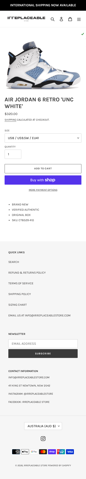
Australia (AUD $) (42, 426)
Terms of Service (20, 283)
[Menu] (79, 18)
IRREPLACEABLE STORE (35, 465)
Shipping (10, 119)
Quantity (10, 146)
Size (7, 130)
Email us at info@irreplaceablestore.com (39, 315)
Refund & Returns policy (27, 272)
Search (13, 262)
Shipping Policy (19, 294)
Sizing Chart (17, 305)
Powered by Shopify (59, 465)
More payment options (43, 189)
